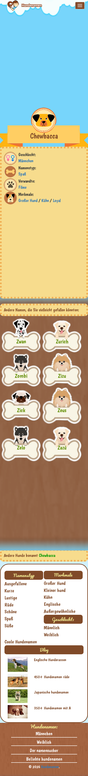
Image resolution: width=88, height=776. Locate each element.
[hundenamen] (21, 5)
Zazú (61, 447)
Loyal (57, 200)
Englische (52, 604)
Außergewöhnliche (59, 611)
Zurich (62, 341)
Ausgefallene (15, 584)
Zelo (21, 447)
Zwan (21, 341)
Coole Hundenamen (20, 642)
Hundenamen (50, 766)
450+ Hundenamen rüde (51, 676)
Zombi (21, 375)
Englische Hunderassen (50, 659)
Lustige (10, 598)
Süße (8, 626)
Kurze (9, 591)
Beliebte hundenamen (44, 759)
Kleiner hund (55, 590)
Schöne (10, 612)
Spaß (22, 174)
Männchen (25, 160)
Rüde (8, 605)
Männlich (52, 628)
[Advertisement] (44, 60)
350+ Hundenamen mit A (52, 708)
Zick (21, 410)
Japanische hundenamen (51, 692)
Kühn (45, 200)
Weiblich (51, 635)
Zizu (62, 375)
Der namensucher (44, 750)
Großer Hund (28, 200)
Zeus (61, 410)
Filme (22, 187)
